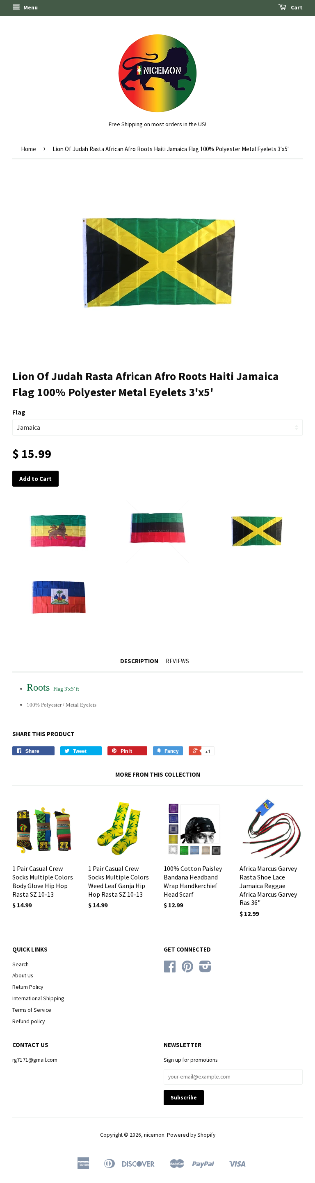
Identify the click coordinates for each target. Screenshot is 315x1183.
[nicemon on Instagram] (205, 969)
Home (28, 149)
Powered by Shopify (191, 1134)
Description (139, 661)
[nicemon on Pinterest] (187, 969)
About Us (22, 975)
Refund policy (28, 1021)
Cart (296, 7)
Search (20, 964)
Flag (18, 412)
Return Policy (27, 987)
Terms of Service (31, 1009)
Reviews (177, 661)
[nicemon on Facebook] (170, 969)
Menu (30, 7)
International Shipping (38, 998)
